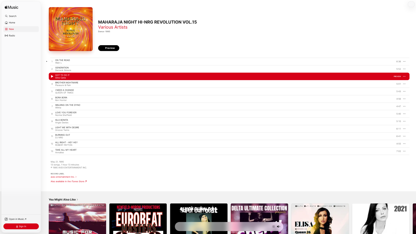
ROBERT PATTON (63, 145)
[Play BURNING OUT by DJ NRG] (52, 136)
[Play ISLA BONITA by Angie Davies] (52, 121)
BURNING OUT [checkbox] (62, 135)
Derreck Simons (63, 70)
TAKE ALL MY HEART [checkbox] (66, 150)
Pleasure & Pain (63, 85)
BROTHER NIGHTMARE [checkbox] (66, 82)
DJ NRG (59, 137)
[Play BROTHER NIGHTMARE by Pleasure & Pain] (52, 84)
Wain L (58, 62)
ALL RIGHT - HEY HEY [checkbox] (66, 142)
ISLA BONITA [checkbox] (61, 120)
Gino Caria (60, 77)
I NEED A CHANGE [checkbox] (64, 90)
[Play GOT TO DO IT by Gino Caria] (52, 76)
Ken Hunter (61, 100)
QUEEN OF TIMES (64, 92)
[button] (21, 16)
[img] (11, 7)
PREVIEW (397, 61)
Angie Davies (61, 122)
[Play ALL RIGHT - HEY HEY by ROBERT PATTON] (52, 143)
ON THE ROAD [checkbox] (62, 60)
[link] (63, 199)
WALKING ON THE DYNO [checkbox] (67, 105)
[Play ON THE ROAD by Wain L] (52, 61)
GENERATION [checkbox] (62, 67)
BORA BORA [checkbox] (61, 97)
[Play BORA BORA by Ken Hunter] (52, 99)
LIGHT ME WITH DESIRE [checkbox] (67, 127)
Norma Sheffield (63, 115)
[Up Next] (273, 226)
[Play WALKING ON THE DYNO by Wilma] (52, 106)
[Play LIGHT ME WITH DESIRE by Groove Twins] (52, 128)
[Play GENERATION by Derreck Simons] (52, 69)
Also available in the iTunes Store (67, 181)
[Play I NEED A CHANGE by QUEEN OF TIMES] (52, 91)
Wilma (58, 107)
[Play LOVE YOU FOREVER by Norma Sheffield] (52, 113)
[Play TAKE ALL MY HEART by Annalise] (52, 151)
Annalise (59, 152)
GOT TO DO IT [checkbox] (62, 75)
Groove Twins (62, 130)
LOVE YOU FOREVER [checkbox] (65, 112)
